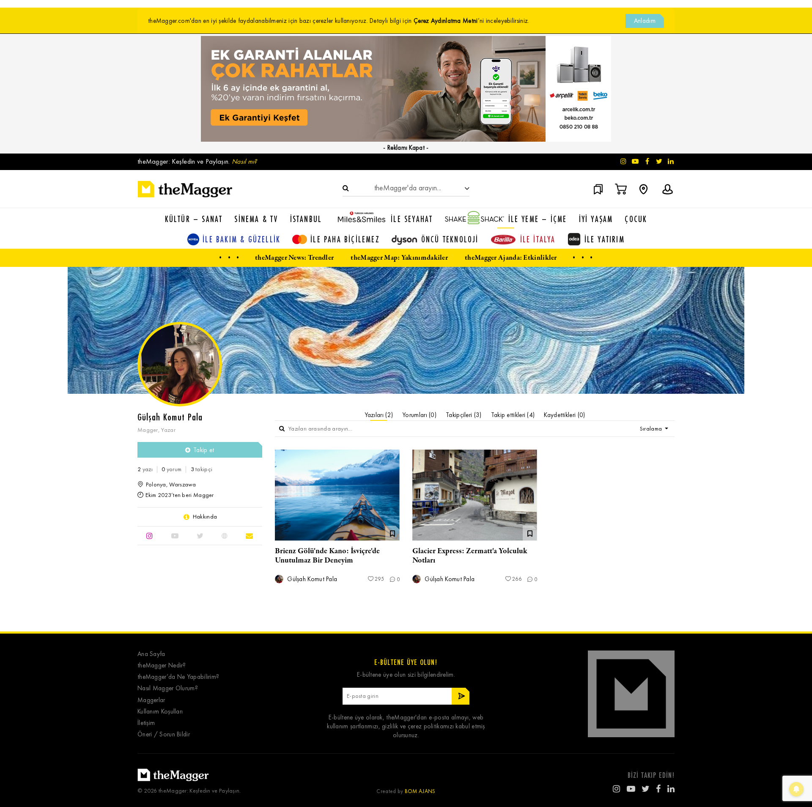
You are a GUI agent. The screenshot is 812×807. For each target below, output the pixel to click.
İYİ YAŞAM (596, 219)
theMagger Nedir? (161, 665)
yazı (145, 469)
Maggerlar (151, 700)
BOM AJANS (420, 791)
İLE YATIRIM (604, 239)
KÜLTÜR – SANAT (194, 219)
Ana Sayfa (151, 654)
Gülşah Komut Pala (311, 579)
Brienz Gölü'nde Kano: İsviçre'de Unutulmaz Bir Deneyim (327, 556)
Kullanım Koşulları (160, 711)
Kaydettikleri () (564, 415)
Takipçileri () (464, 415)
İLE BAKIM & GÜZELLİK (241, 239)
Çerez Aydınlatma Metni (446, 21)
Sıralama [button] (652, 428)
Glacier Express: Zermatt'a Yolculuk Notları (469, 556)
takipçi (202, 469)
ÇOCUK (636, 219)
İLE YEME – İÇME (537, 219)
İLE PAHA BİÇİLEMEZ (345, 239)
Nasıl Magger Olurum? (167, 688)
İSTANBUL (306, 219)
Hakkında (205, 516)
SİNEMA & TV (256, 219)
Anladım (645, 21)
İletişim (146, 723)
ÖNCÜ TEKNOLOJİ (450, 239)
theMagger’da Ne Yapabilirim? (178, 677)
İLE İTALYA (538, 239)
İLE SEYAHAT (412, 219)
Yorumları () (419, 415)
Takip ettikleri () (513, 415)
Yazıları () (379, 415)
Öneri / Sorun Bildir (163, 734)
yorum (171, 469)
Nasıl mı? (244, 161)
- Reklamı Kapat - (405, 147)
